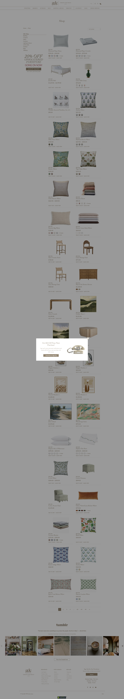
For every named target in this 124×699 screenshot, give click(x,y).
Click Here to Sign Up (51, 356)
